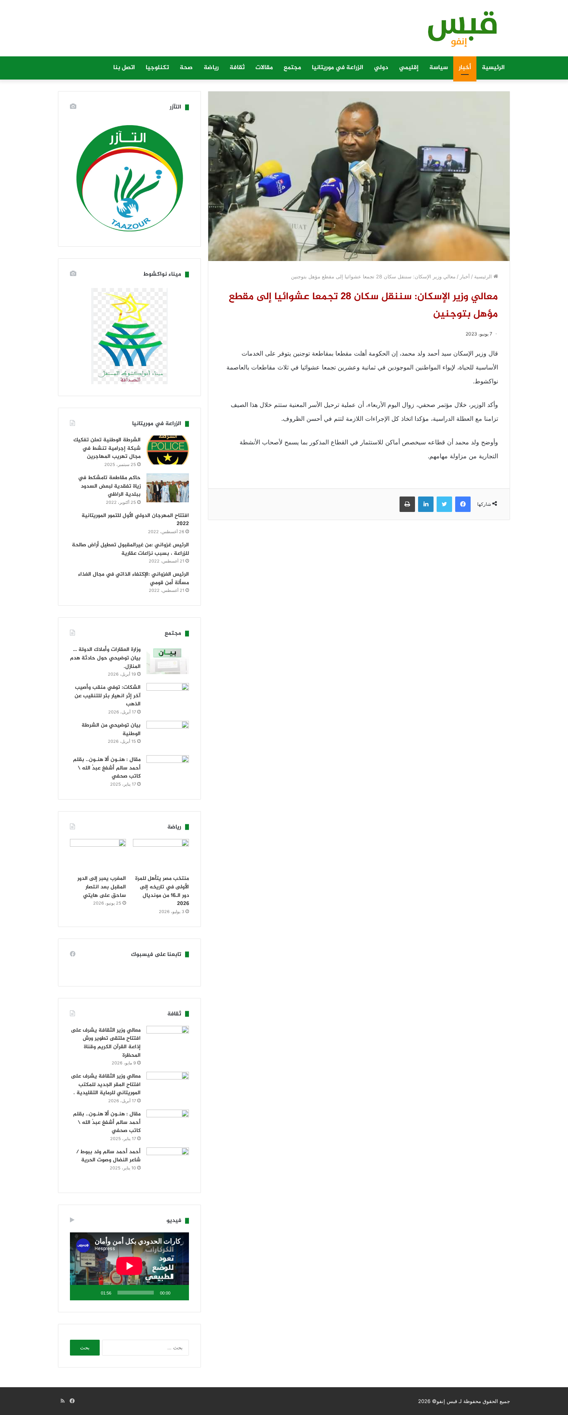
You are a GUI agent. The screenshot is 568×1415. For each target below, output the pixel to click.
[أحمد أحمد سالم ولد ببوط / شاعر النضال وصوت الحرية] (167, 1164)
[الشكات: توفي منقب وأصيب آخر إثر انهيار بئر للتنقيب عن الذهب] (167, 697)
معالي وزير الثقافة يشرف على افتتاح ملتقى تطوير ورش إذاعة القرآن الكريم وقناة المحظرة (106, 1043)
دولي (381, 68)
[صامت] (92, 1292)
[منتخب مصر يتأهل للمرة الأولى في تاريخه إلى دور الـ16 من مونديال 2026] (161, 855)
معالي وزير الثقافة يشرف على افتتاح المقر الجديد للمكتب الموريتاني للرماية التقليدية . (106, 1084)
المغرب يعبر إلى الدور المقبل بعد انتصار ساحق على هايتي (101, 887)
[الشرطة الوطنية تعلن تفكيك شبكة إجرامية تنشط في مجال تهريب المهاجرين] (167, 450)
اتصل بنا (124, 68)
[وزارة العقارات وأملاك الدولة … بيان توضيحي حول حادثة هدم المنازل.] (167, 659)
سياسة (438, 68)
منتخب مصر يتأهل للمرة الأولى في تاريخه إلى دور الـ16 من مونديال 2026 (162, 891)
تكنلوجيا (157, 68)
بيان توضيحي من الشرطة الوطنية (111, 729)
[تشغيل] (179, 1292)
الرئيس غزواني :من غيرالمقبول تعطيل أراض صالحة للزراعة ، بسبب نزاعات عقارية (130, 549)
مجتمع (292, 68)
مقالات (264, 68)
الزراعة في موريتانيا (337, 68)
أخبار (465, 68)
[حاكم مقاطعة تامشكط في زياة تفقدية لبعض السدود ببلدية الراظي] (167, 487)
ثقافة (237, 68)
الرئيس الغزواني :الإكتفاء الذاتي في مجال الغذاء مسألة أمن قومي (133, 578)
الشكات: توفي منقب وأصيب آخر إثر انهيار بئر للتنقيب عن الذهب (108, 695)
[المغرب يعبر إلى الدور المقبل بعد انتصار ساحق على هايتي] (98, 855)
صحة (186, 68)
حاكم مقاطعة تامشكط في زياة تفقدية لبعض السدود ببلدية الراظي (109, 486)
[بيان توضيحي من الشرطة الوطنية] (167, 735)
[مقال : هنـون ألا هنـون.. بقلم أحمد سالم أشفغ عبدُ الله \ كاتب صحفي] (167, 769)
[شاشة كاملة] (80, 1292)
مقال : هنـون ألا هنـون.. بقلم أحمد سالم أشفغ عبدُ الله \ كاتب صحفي (107, 768)
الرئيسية (493, 68)
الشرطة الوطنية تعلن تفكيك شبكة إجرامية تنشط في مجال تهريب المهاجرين (107, 448)
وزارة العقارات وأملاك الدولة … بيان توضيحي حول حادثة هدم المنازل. (105, 658)
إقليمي (408, 68)
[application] (129, 1266)
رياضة (211, 68)
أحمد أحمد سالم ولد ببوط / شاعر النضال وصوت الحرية (108, 1156)
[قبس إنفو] (458, 32)
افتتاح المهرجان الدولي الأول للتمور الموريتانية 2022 (135, 520)
